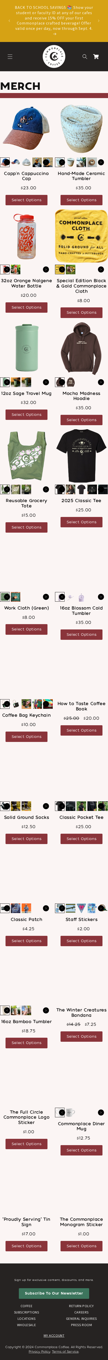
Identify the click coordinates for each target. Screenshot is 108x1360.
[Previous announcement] (9, 20)
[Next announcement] (98, 20)
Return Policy (81, 1306)
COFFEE (27, 1306)
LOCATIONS (26, 1318)
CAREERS (81, 1312)
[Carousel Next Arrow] (46, 162)
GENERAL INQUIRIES (81, 1318)
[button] (10, 56)
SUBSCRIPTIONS (26, 1312)
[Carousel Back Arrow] (7, 162)
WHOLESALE (26, 1325)
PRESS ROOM (81, 1325)
